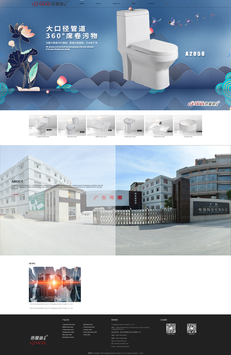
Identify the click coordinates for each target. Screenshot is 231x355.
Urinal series (86, 334)
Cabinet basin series (68, 329)
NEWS (134, 3)
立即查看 (15, 194)
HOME (82, 3)
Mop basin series (67, 334)
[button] (229, 55)
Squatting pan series (68, 337)
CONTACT (151, 3)
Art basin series (87, 329)
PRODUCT (116, 3)
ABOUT (98, 3)
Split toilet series (87, 324)
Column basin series (89, 327)
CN (173, 3)
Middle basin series (67, 327)
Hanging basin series (68, 332)
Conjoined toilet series (68, 324)
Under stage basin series (90, 332)
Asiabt (141, 353)
